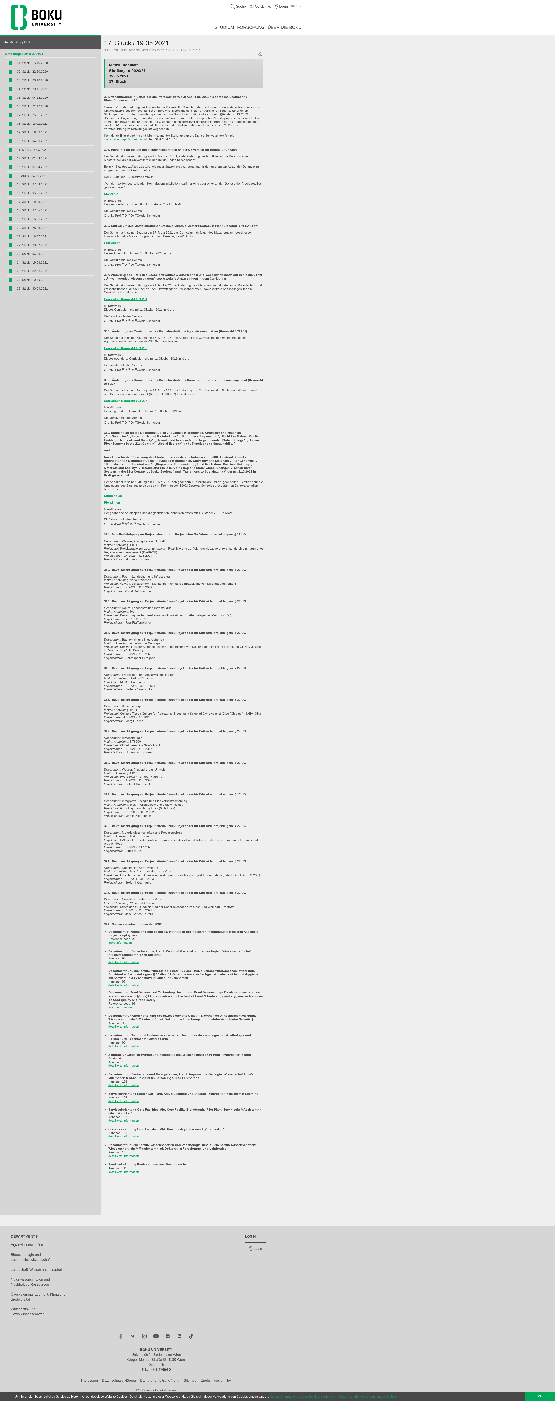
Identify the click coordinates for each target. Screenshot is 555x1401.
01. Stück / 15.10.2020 (32, 63)
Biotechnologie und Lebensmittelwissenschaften (32, 1257)
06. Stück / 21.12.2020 (32, 106)
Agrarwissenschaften (27, 1245)
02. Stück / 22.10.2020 (32, 71)
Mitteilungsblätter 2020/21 (24, 54)
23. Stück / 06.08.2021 (32, 253)
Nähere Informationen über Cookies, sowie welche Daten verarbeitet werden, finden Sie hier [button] (333, 1396)
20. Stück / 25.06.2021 (32, 227)
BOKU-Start (111, 50)
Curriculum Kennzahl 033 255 (125, 348)
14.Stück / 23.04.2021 (32, 175)
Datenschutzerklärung (119, 1380)
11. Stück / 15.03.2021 (32, 149)
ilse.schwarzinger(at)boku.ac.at (125, 139)
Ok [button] (540, 1396)
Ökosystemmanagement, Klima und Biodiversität (38, 1297)
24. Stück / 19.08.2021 (32, 262)
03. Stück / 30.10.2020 (32, 80)
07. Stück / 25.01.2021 (32, 115)
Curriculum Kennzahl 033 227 (125, 401)
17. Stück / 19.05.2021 (32, 201)
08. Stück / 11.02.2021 (32, 123)
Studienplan (113, 496)
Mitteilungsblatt (20, 42)
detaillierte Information (123, 962)
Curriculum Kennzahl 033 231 (125, 299)
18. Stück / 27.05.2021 (32, 210)
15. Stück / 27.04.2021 (32, 184)
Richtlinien (112, 502)
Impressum (89, 1380)
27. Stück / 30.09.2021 (32, 288)
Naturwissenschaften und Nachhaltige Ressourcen (30, 1282)
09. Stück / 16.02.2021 (32, 132)
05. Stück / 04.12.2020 (32, 97)
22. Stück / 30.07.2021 (32, 245)
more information (120, 942)
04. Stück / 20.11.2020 (32, 89)
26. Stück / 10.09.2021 (32, 280)
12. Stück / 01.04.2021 (32, 158)
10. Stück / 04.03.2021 (32, 141)
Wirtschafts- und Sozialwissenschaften (27, 1311)
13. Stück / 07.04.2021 (32, 167)
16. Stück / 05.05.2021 (32, 193)
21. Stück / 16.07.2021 (32, 236)
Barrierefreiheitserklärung (159, 1380)
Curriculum (112, 243)
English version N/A (216, 1380)
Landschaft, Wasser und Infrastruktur (39, 1270)
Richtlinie (111, 194)
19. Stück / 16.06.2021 (32, 219)
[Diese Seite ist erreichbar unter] (260, 54)
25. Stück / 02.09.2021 (32, 271)
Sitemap (190, 1380)
